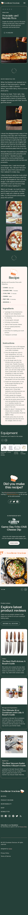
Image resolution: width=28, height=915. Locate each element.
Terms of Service (6, 905)
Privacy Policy (23, 875)
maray (10, 898)
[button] (24, 3)
